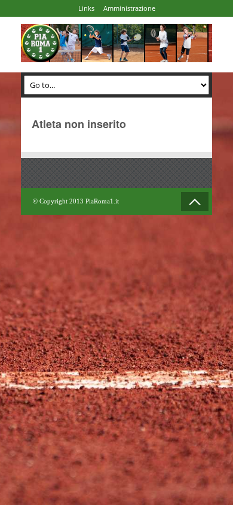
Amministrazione (129, 8)
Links (86, 8)
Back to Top (195, 201)
